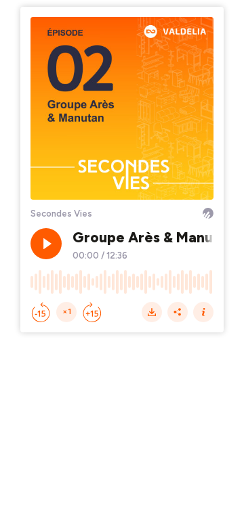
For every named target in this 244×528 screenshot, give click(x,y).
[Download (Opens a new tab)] (152, 312)
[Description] (203, 312)
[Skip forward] (92, 312)
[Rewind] (40, 312)
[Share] (177, 312)
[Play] (46, 243)
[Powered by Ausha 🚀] (208, 213)
